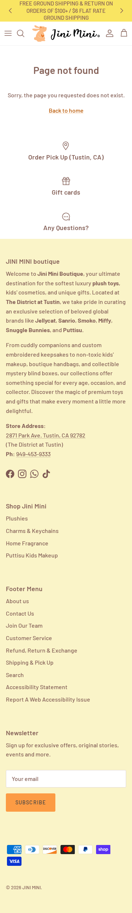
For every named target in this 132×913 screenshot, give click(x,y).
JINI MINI (31, 887)
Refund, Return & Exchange (41, 650)
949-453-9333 (33, 453)
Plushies (17, 518)
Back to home (66, 110)
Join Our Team (24, 625)
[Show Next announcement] (121, 10)
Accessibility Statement (36, 686)
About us (17, 600)
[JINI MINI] (66, 33)
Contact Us (20, 613)
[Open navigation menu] (8, 33)
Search (15, 674)
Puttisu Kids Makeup (32, 555)
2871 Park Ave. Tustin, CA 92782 (45, 435)
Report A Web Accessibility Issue (48, 699)
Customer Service (29, 637)
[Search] (24, 33)
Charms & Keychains (32, 530)
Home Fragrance (27, 543)
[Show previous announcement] (10, 10)
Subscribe (30, 802)
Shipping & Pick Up (30, 662)
